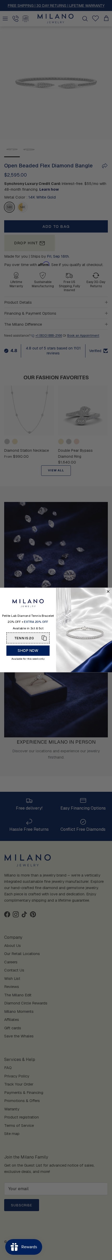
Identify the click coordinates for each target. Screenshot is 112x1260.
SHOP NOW (28, 650)
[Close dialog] (108, 591)
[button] (28, 637)
